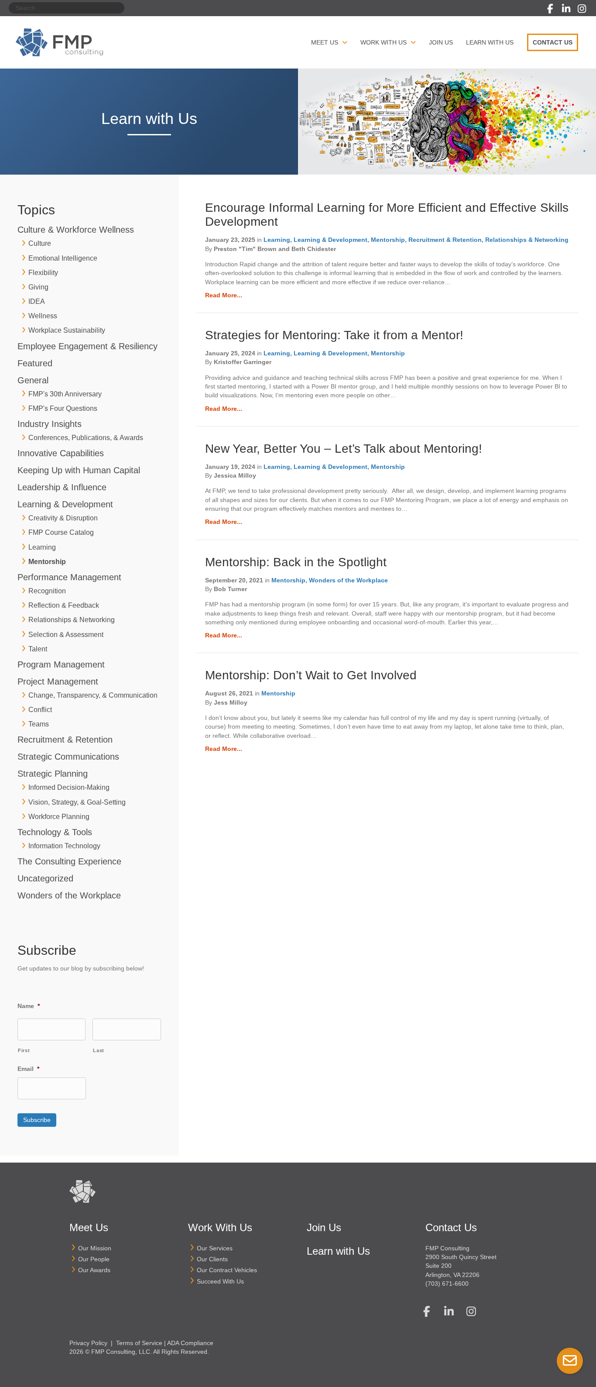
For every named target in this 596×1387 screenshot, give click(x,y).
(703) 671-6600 (447, 1283)
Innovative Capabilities (60, 453)
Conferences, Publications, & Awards (85, 437)
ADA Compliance (190, 1342)
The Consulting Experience (69, 861)
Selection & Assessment (65, 634)
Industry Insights (49, 424)
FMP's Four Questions (62, 408)
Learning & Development (65, 504)
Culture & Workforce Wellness (75, 229)
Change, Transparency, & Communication (93, 695)
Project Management (57, 681)
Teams (38, 724)
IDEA (36, 301)
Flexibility (43, 272)
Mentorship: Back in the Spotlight (296, 562)
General (32, 380)
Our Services (215, 1248)
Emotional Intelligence (62, 258)
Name (28, 1005)
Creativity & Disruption (63, 518)
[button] (550, 8)
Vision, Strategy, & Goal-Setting (77, 802)
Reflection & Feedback (63, 605)
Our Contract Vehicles (227, 1270)
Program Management (61, 664)
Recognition (47, 591)
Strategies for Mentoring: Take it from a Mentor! (334, 335)
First (24, 1050)
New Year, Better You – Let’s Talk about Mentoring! (343, 448)
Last (98, 1050)
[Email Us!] (570, 1361)
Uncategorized (45, 878)
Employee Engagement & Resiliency (87, 346)
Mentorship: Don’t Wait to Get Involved (311, 675)
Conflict (40, 709)
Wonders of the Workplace (69, 895)
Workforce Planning (58, 816)
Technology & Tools (54, 832)
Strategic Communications (68, 756)
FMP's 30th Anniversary (65, 394)
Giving (38, 287)
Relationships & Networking (71, 619)
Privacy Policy (88, 1342)
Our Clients (212, 1259)
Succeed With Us (220, 1281)
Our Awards (94, 1270)
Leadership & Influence (61, 487)
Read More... (223, 295)
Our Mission (94, 1248)
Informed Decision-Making (69, 787)
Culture (39, 243)
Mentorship (47, 561)
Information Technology (64, 846)
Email (28, 1068)
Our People (94, 1259)
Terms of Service (139, 1342)
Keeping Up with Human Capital (78, 470)
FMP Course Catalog (61, 532)
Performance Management (69, 577)
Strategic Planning (52, 773)
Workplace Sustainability (66, 330)
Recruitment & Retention (65, 739)
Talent (37, 649)
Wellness (42, 316)
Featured (34, 363)
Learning (42, 547)
